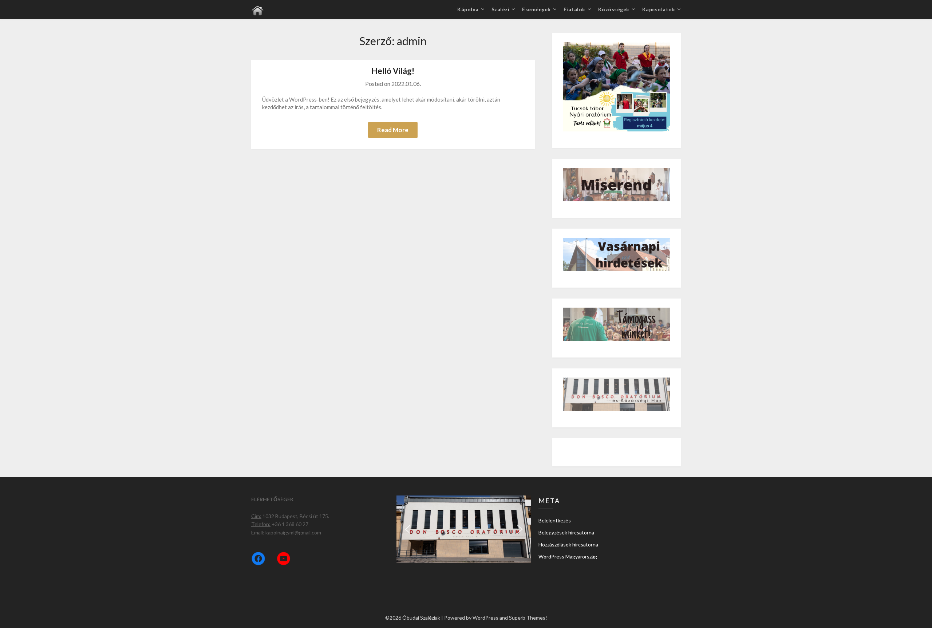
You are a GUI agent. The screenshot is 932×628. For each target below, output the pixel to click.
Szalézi (500, 9)
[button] (408, 529)
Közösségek (613, 9)
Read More (392, 130)
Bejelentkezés (554, 520)
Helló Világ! (392, 71)
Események (536, 9)
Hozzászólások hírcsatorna (568, 544)
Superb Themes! (528, 618)
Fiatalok (574, 9)
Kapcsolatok (658, 9)
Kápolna (468, 9)
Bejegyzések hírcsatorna (566, 532)
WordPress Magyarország (567, 556)
